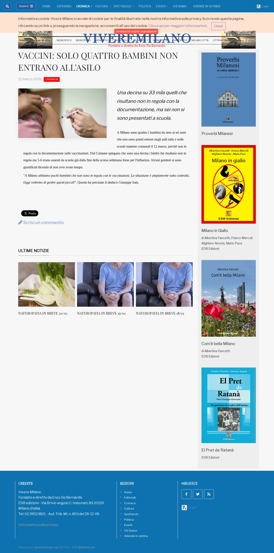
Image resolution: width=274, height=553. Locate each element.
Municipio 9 (179, 40)
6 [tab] (110, 328)
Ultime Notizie (33, 250)
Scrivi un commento (43, 222)
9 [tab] (129, 328)
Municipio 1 (26, 40)
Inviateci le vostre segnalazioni (136, 31)
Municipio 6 (121, 40)
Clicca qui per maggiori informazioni (178, 26)
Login (264, 6)
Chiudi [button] (218, 26)
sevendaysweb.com (46, 547)
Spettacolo (123, 6)
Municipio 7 (141, 40)
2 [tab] (84, 328)
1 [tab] (78, 328)
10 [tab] (135, 328)
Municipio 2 (45, 40)
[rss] (209, 494)
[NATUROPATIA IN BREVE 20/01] (46, 284)
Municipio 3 (64, 40)
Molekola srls (87, 547)
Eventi (161, 6)
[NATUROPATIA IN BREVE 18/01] (164, 284)
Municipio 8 (160, 40)
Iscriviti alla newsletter (238, 32)
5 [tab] (103, 328)
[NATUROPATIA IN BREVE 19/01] (105, 284)
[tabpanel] (47, 291)
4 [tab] (97, 328)
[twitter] (198, 494)
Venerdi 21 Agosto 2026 (34, 32)
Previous (15, 293)
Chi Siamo (180, 6)
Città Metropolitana (227, 40)
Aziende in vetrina (206, 6)
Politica (145, 6)
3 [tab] (90, 328)
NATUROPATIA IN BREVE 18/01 (160, 313)
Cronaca (83, 6)
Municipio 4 (83, 40)
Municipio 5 (102, 40)
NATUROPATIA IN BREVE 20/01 (42, 313)
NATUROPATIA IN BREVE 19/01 (101, 313)
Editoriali (64, 6)
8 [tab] (123, 328)
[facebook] (186, 494)
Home (46, 6)
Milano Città (200, 40)
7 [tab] (116, 328)
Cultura (102, 6)
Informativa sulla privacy (38, 525)
